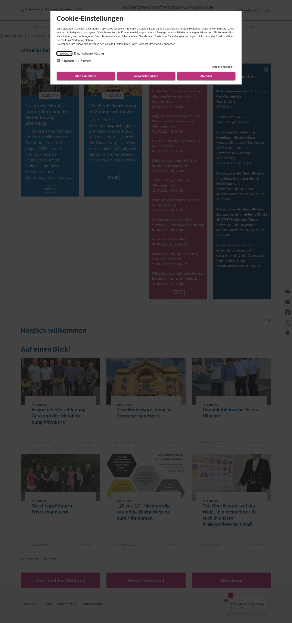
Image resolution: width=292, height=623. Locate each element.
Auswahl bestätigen (146, 76)
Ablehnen (206, 76)
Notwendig (68, 60)
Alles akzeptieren (85, 76)
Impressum (64, 53)
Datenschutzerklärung (89, 53)
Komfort (85, 60)
